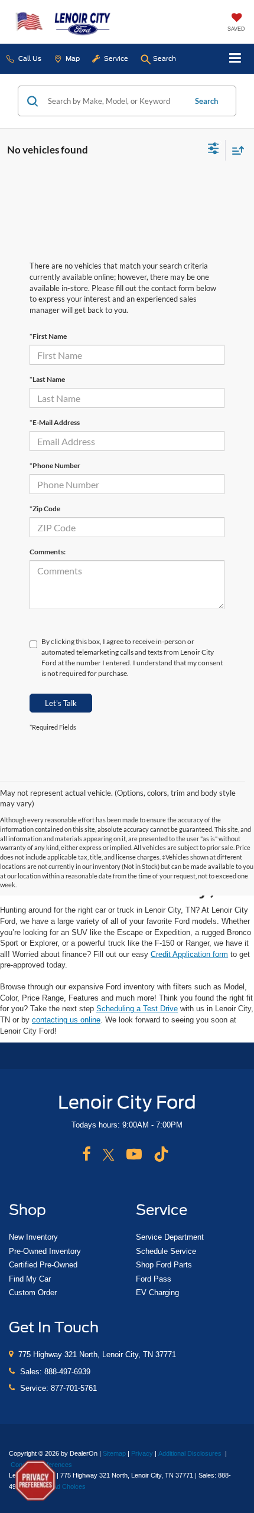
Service (115, 58)
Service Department (170, 1237)
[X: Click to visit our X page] (108, 1155)
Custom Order (33, 1292)
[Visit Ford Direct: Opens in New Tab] (66, 1486)
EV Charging (157, 1292)
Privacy (142, 1453)
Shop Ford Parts (164, 1264)
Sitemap (114, 1453)
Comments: (48, 551)
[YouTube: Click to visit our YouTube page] (134, 1155)
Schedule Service (166, 1251)
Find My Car (30, 1279)
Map (72, 58)
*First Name (48, 336)
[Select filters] (213, 150)
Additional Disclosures (190, 1453)
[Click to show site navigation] (235, 59)
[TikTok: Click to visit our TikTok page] (161, 1155)
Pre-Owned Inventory (45, 1251)
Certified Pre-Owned (43, 1264)
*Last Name (47, 379)
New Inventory (33, 1237)
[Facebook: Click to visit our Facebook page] (86, 1155)
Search (206, 101)
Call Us (29, 58)
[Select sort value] (235, 150)
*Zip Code (45, 508)
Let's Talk (61, 703)
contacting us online (66, 1019)
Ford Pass (153, 1279)
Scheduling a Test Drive (137, 1008)
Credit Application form (189, 954)
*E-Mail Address (55, 422)
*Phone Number (55, 465)
